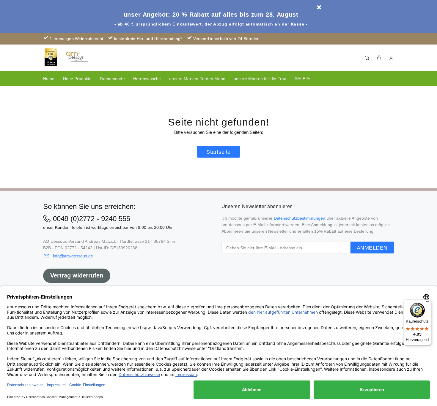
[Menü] (427, 303)
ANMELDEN (372, 248)
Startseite (218, 152)
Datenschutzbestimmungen (299, 218)
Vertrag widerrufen (76, 275)
